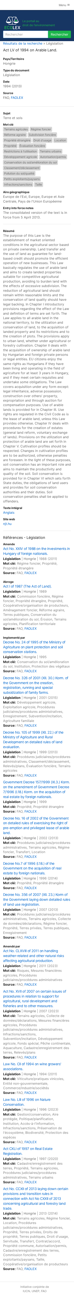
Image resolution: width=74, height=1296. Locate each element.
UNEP (35, 1291)
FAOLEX (17, 98)
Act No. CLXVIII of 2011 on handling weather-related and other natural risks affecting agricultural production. (33, 956)
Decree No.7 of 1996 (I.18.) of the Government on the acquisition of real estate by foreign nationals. (32, 868)
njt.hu (7, 524)
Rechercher (59, 34)
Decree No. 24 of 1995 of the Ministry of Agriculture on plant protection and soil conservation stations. (34, 647)
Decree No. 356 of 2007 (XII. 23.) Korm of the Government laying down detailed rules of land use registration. (36, 899)
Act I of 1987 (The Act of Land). (27, 586)
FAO (44, 1291)
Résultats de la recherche (22, 43)
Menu (63, 5)
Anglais (8, 512)
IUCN (26, 1291)
